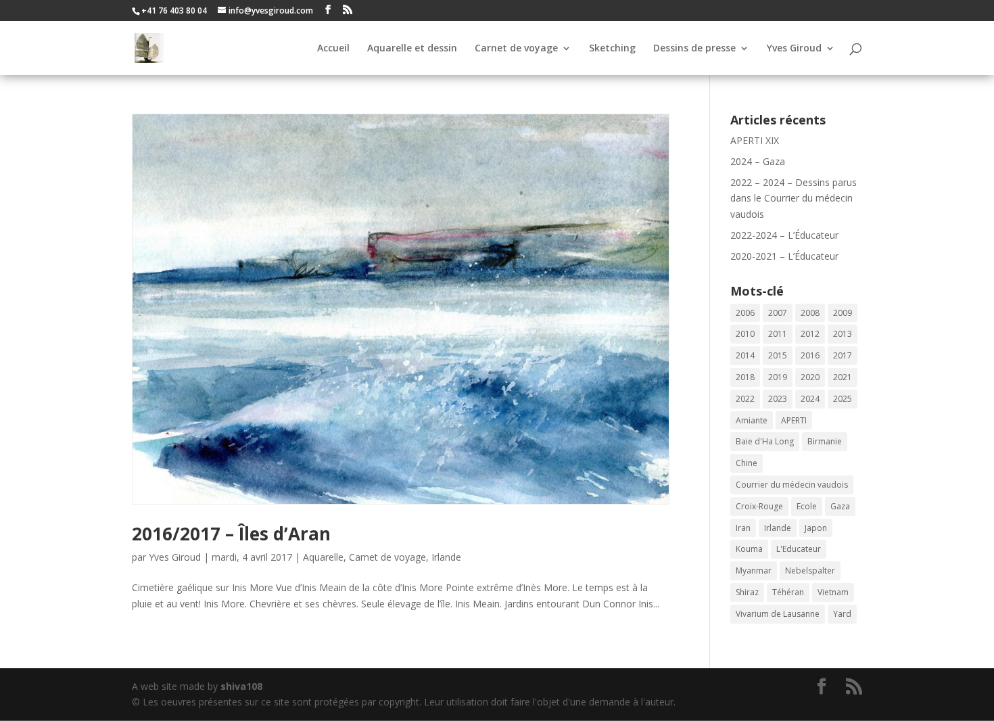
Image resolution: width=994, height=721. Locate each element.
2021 (842, 377)
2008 (810, 313)
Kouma (749, 549)
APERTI (794, 420)
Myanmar (754, 570)
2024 (810, 398)
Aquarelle (323, 557)
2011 (777, 334)
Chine (746, 463)
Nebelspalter (810, 570)
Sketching (612, 48)
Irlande (446, 557)
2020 (810, 377)
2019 (777, 377)
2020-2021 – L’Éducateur (784, 256)
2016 (810, 355)
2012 (810, 334)
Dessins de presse (694, 48)
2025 (842, 398)
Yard (842, 614)
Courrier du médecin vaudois (792, 484)
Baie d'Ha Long (765, 441)
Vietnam (833, 592)
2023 (777, 398)
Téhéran (788, 592)
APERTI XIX (754, 140)
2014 (745, 355)
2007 (777, 313)
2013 (842, 334)
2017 (842, 355)
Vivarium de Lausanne (778, 614)
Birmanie (824, 441)
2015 (777, 355)
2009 (842, 313)
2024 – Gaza (757, 161)
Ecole (807, 506)
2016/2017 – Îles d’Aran (231, 533)
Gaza (840, 506)
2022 (745, 398)
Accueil (333, 48)
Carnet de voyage (516, 48)
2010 (745, 334)
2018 (745, 377)
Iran (743, 528)
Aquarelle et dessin (412, 48)
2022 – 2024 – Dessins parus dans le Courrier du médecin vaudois (793, 198)
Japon (816, 528)
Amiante (751, 420)
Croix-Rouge (759, 506)
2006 (745, 313)
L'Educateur (798, 549)
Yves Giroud (794, 48)
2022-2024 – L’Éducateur (784, 235)
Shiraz (747, 592)
